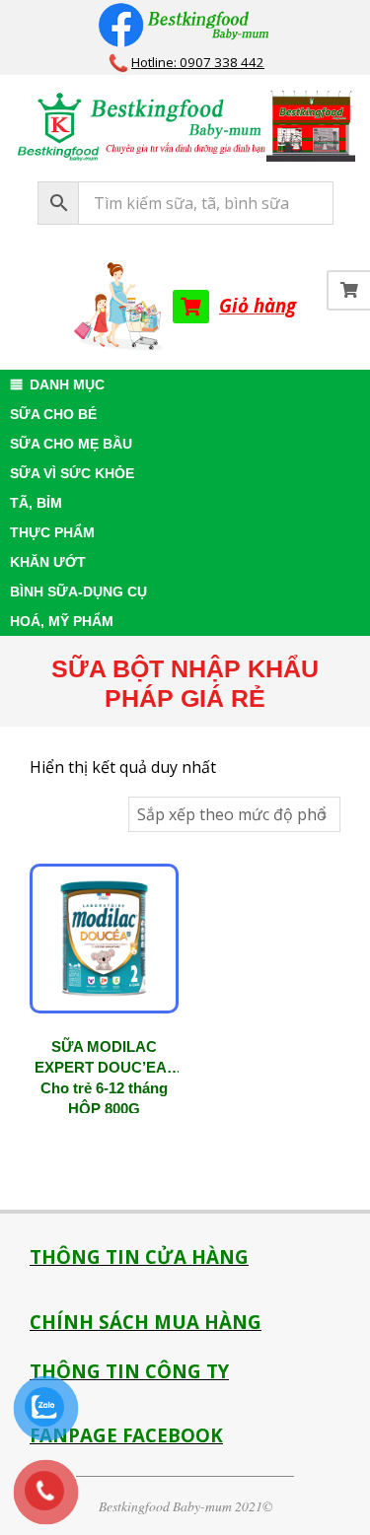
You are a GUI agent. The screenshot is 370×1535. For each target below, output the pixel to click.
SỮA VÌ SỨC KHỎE (72, 473)
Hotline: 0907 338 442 (197, 62)
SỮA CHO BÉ (53, 414)
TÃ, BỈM (36, 503)
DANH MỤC (67, 384)
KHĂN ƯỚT (48, 562)
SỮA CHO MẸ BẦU (71, 444)
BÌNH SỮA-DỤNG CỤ (78, 591)
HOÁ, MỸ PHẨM (61, 621)
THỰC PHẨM (52, 532)
